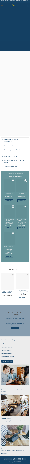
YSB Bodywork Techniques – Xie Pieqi (22, 222)
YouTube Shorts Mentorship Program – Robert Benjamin (9, 250)
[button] (2, 5)
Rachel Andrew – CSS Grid (22, 292)
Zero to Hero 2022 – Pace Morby (21, 195)
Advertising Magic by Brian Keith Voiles (7, 293)
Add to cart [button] (9, 200)
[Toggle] (2, 139)
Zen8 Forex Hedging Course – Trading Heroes (9, 222)
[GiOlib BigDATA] (15, 5)
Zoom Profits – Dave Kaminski (9, 195)
